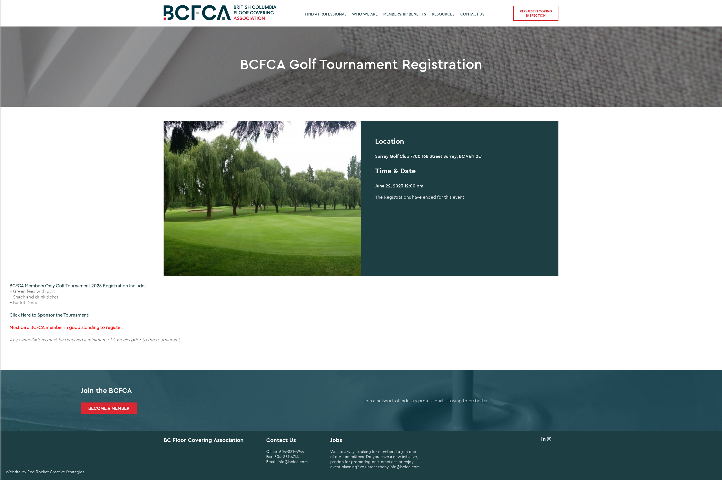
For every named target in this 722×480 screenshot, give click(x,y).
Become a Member (108, 408)
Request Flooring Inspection (536, 13)
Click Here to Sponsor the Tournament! (50, 315)
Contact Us (472, 14)
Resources (443, 14)
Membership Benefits (404, 14)
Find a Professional (325, 14)
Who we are (365, 14)
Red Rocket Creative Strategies (55, 471)
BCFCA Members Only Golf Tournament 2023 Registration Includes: (79, 285)
